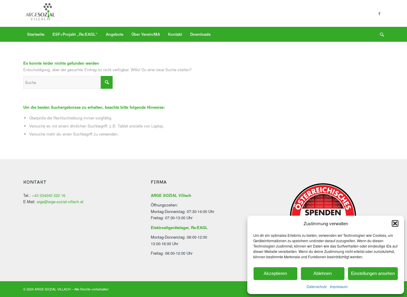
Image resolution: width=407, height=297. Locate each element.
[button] (395, 223)
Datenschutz (317, 286)
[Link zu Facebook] (379, 13)
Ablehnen (322, 273)
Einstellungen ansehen (373, 273)
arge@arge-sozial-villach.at (60, 201)
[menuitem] (35, 34)
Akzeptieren (275, 273)
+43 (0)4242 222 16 (48, 195)
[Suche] (380, 34)
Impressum (339, 286)
